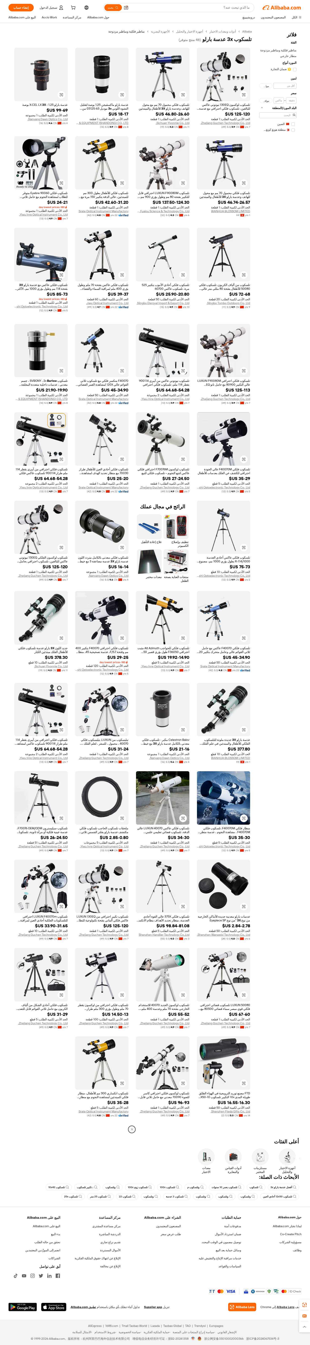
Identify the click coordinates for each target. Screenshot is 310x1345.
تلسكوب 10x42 (56, 1187)
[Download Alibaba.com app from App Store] (53, 1307)
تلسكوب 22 (125, 1196)
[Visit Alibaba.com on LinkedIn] (49, 1275)
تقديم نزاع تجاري (110, 1242)
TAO (188, 1325)
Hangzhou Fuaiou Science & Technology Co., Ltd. (162, 211)
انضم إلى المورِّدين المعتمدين (42, 1250)
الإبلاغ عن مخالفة (110, 1266)
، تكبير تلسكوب (85, 1187)
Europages (216, 1325)
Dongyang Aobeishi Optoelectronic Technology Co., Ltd (41, 306)
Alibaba (247, 31)
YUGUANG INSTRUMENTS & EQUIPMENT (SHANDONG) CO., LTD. (102, 123)
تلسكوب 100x (167, 1187)
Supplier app (153, 1307)
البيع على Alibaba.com (46, 1226)
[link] (304, 1304)
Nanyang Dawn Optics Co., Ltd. (48, 119)
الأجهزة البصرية (160, 31)
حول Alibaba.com (290, 1217)
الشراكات (54, 1258)
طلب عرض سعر (171, 1234)
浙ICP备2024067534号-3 (262, 1338)
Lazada (155, 1325)
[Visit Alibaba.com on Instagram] (32, 1275)
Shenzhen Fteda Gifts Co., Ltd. (230, 1111)
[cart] (73, 8)
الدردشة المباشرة (110, 1234)
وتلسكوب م (193, 1187)
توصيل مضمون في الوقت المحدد (221, 1242)
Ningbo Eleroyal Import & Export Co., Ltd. (163, 303)
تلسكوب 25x (71, 1196)
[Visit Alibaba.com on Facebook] (57, 1275)
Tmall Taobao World (134, 1325)
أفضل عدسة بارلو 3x (281, 1187)
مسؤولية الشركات (290, 1242)
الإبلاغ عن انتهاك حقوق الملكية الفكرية (98, 1258)
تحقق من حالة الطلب (47, 1242)
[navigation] (278, 581)
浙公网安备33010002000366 (224, 1338)
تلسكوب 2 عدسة (175, 1196)
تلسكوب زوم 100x (138, 1187)
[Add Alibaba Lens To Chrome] (242, 1307)
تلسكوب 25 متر (98, 1196)
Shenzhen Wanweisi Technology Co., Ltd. (223, 934)
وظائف (297, 1250)
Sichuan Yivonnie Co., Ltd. (172, 123)
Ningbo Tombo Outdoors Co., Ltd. (228, 303)
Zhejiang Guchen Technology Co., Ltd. (225, 123)
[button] (126, 7)
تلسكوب (253, 1187)
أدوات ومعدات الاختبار (222, 31)
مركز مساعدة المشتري (106, 1226)
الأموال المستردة (110, 1250)
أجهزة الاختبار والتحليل (189, 31)
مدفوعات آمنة (232, 1226)
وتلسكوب (110, 1187)
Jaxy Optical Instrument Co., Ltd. (107, 303)
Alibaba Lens (285, 1307)
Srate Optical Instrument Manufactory (103, 211)
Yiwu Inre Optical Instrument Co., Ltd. (43, 214)
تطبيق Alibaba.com (83, 1307)
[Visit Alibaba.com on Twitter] (40, 1275)
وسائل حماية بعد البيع (228, 1250)
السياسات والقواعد (229, 1266)
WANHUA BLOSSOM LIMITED (230, 211)
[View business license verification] (193, 1339)
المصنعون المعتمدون (168, 1226)
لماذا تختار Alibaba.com (287, 1226)
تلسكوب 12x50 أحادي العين (277, 1196)
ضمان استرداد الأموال (228, 1234)
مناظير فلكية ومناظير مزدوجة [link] (126, 31)
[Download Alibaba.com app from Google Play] (22, 1307)
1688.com (111, 1325)
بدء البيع (55, 1234)
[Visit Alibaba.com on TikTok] (15, 1275)
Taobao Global (172, 1325)
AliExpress (95, 1325)
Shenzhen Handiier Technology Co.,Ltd (164, 934)
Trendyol (200, 1325)
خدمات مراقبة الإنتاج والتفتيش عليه (220, 1258)
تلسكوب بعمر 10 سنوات (224, 1187)
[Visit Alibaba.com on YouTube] (24, 1275)
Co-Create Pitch (291, 1234)
